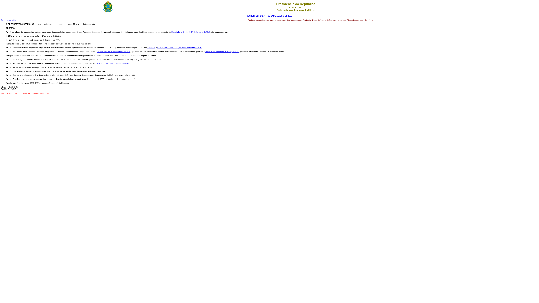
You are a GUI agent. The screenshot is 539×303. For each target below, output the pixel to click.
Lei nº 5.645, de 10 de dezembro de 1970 (113, 52)
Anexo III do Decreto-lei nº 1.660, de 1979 (222, 52)
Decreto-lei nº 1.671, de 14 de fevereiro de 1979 (190, 32)
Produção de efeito (8, 20)
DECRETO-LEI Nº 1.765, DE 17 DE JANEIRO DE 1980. (270, 16)
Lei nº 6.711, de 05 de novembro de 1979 (112, 63)
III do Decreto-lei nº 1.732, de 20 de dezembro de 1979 (179, 48)
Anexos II (151, 48)
